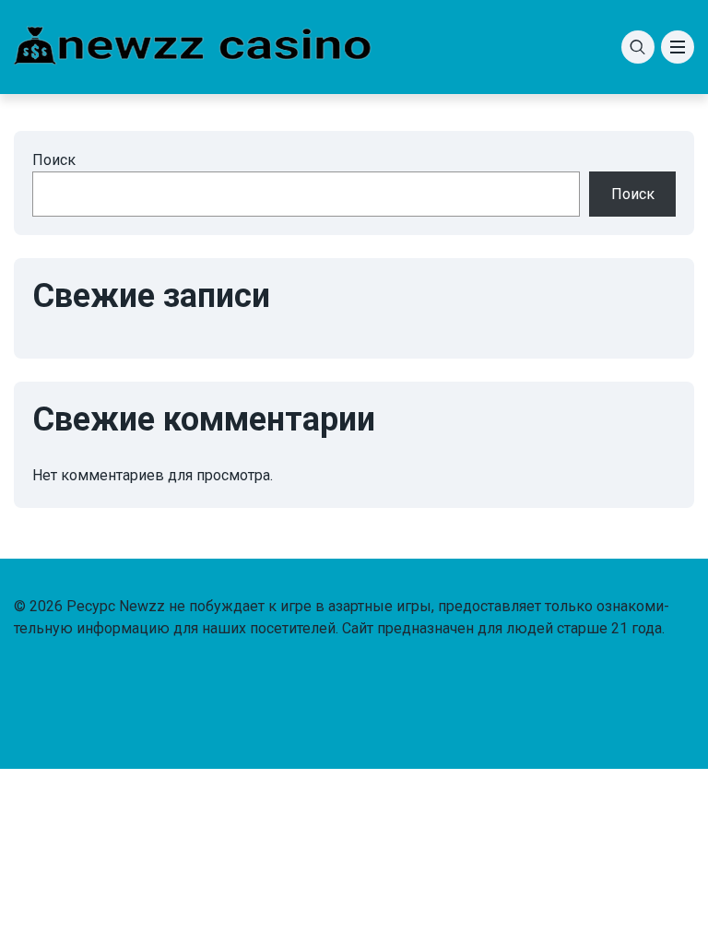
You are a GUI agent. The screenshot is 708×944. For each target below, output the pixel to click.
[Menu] (677, 47)
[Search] (638, 47)
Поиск (54, 160)
